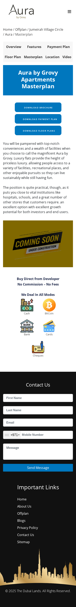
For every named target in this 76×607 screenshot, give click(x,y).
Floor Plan (13, 57)
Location (52, 57)
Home (7, 29)
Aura (8, 34)
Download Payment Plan (39, 119)
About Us (24, 506)
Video (66, 57)
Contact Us (25, 535)
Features (34, 47)
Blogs (21, 520)
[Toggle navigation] (69, 11)
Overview (13, 47)
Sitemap (23, 542)
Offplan (21, 29)
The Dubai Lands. (29, 591)
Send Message (38, 467)
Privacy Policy (27, 527)
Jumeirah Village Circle (46, 29)
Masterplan (33, 57)
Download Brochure (38, 107)
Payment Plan (58, 47)
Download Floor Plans (38, 130)
